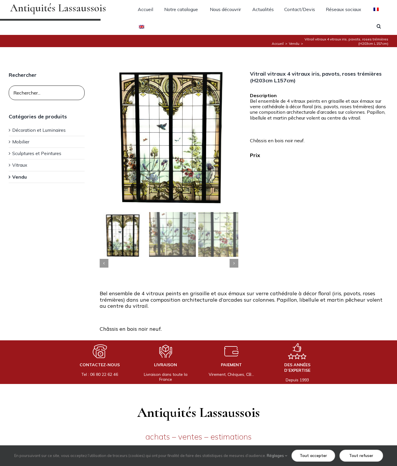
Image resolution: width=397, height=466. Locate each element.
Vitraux (19, 165)
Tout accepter (313, 455)
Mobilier (20, 142)
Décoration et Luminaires (39, 130)
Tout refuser (361, 455)
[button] (379, 26)
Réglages (276, 455)
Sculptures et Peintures (36, 153)
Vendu (19, 177)
